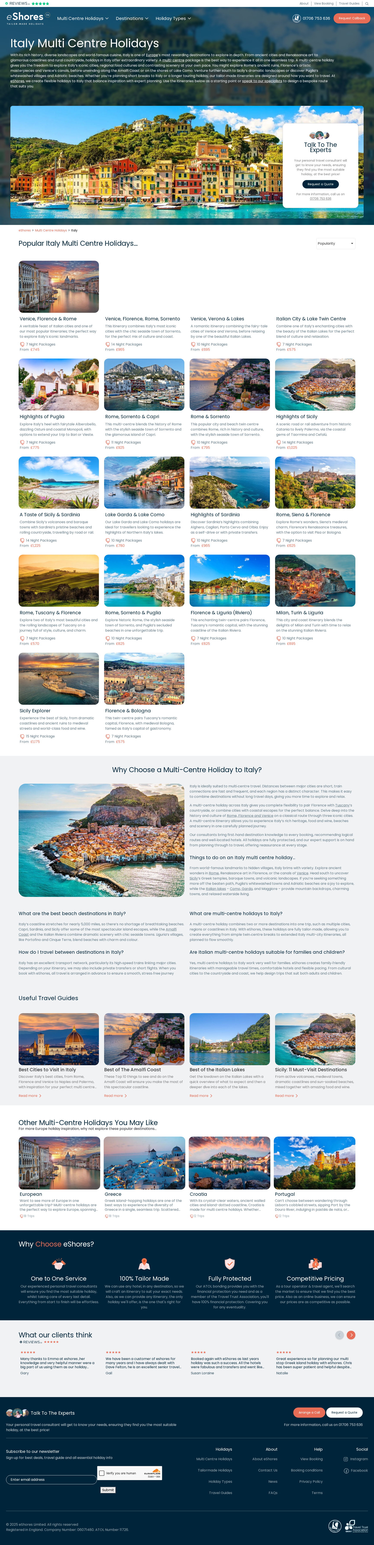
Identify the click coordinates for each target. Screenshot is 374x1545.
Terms (317, 1492)
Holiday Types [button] (171, 18)
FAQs (273, 1492)
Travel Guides (349, 3)
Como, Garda (241, 888)
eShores (17, 81)
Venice (302, 873)
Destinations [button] (129, 18)
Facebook (359, 1470)
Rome (214, 873)
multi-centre (173, 60)
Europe (152, 54)
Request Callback (352, 18)
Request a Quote (321, 184)
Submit (108, 1490)
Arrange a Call (309, 1412)
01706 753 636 (320, 199)
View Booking (324, 3)
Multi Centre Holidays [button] (80, 18)
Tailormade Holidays (215, 1470)
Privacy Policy (311, 1481)
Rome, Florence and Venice (250, 815)
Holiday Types (220, 1481)
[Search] (367, 3)
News (272, 1481)
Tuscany (342, 805)
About (304, 3)
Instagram (358, 1459)
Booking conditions (307, 1470)
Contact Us (267, 1470)
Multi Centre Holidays (214, 1459)
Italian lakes (216, 888)
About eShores (264, 1459)
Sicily (194, 878)
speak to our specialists (262, 81)
